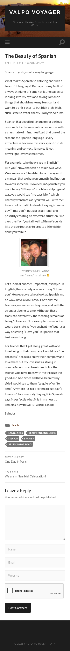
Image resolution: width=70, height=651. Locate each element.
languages (15, 432)
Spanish (29, 438)
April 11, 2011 (14, 63)
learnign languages (42, 432)
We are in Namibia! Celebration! (25, 474)
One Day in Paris (16, 459)
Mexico (13, 438)
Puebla (15, 425)
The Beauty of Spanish (30, 56)
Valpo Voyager (35, 12)
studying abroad (20, 444)
